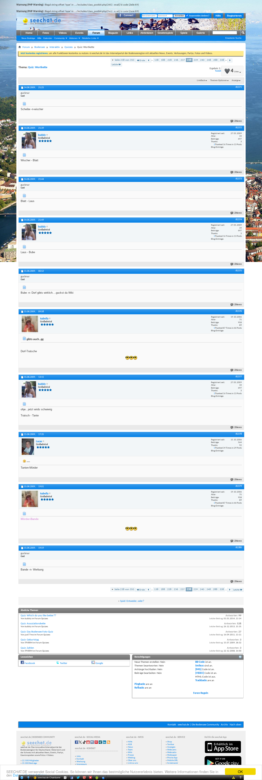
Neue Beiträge (28, 38)
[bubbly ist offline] (29, 140)
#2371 (239, 87)
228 (169, 60)
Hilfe (218, 15)
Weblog (131, 758)
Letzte (115, 64)
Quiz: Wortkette (37, 67)
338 (222, 60)
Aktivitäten (146, 33)
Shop (169, 742)
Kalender (47, 38)
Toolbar (170, 744)
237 (183, 60)
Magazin (113, 33)
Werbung (81, 762)
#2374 (239, 219)
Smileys (199, 665)
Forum (96, 33)
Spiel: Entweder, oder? (132, 601)
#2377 (239, 376)
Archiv (224, 724)
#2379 (239, 486)
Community (59, 38)
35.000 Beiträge (29, 763)
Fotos (46, 33)
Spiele (183, 33)
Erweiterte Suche (233, 38)
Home (29, 33)
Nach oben (235, 724)
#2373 (239, 179)
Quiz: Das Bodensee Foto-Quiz (37, 631)
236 (176, 60)
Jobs (79, 756)
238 (189, 60)
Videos (63, 33)
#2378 (239, 434)
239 (196, 60)
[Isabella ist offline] (30, 324)
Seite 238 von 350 (124, 60)
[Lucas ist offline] (28, 446)
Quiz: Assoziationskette (33, 623)
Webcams (171, 750)
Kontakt (172, 724)
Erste (142, 60)
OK (240, 771)
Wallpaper (172, 755)
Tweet (218, 71)
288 (215, 60)
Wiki (130, 752)
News (130, 747)
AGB (130, 744)
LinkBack (201, 80)
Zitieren (238, 121)
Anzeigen (171, 747)
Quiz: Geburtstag (30, 639)
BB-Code (200, 662)
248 (209, 60)
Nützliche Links (89, 38)
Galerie (200, 33)
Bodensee (39, 47)
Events (79, 33)
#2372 (239, 127)
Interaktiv (55, 47)
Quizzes (68, 47)
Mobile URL (172, 760)
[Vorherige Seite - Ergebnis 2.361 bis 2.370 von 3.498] (148, 60)
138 (156, 60)
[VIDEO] (199, 673)
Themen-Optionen (218, 80)
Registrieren (234, 15)
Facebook (30, 663)
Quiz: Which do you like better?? (38, 615)
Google (99, 663)
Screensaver (172, 763)
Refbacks (139, 687)
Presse (131, 755)
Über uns (132, 760)
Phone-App (172, 758)
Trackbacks (201, 680)
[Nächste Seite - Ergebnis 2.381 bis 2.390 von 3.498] (229, 60)
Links (130, 33)
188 (163, 60)
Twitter (63, 663)
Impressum (82, 764)
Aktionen (73, 38)
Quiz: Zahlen (27, 648)
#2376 (239, 311)
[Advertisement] (131, 709)
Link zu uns (133, 763)
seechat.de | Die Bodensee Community (198, 724)
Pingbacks (139, 684)
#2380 (239, 547)
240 (202, 60)
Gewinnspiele (165, 33)
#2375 (239, 270)
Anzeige (235, 80)
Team (130, 750)
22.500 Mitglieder (30, 761)
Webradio (171, 752)
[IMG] (198, 669)
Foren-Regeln (200, 693)
